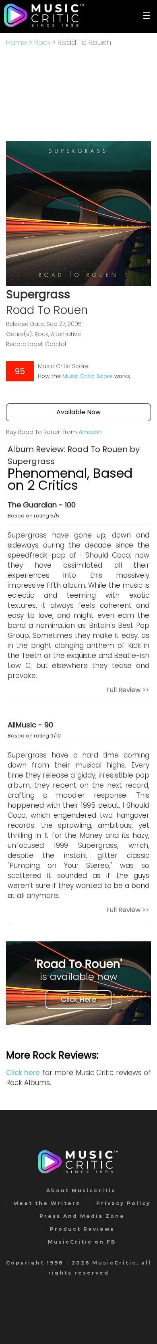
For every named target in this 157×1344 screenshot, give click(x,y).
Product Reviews (82, 1229)
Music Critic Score (87, 376)
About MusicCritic (81, 1190)
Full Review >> (127, 689)
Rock (42, 42)
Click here (23, 1072)
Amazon (90, 432)
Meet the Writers (46, 1203)
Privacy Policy (123, 1203)
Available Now (78, 412)
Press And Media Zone (82, 1216)
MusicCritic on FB (82, 1242)
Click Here (78, 999)
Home (16, 42)
